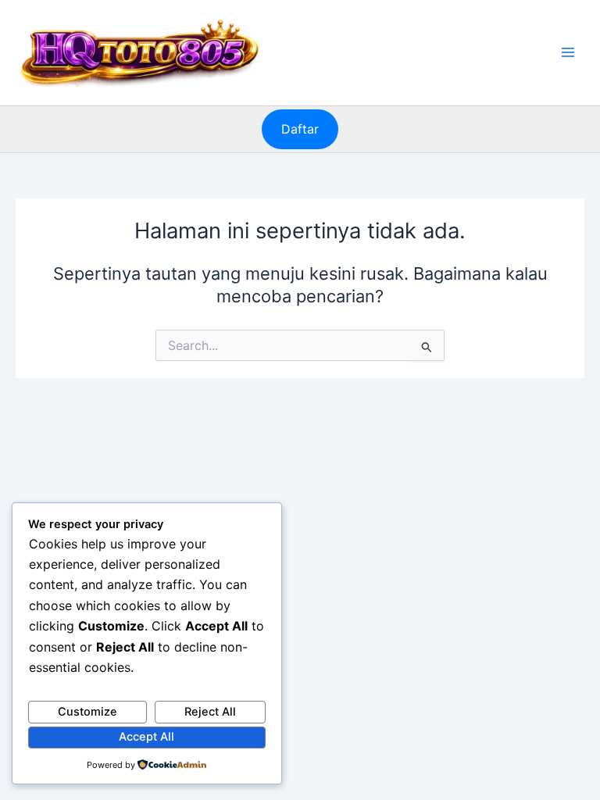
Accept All (146, 737)
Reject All (210, 712)
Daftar (300, 129)
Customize (87, 712)
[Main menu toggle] (568, 52)
